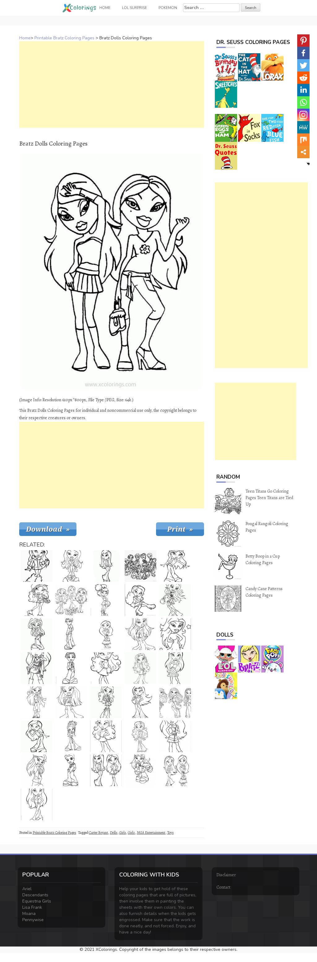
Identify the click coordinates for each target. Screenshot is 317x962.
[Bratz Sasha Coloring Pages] (175, 600)
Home (25, 38)
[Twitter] (303, 65)
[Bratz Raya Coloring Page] (106, 736)
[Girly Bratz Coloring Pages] (175, 668)
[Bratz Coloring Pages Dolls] (141, 702)
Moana (29, 913)
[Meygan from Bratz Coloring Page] (141, 634)
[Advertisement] (111, 84)
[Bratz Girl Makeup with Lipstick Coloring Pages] (37, 736)
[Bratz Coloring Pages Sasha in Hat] (175, 566)
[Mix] (303, 139)
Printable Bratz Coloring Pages (64, 38)
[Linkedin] (303, 90)
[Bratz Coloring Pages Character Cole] (37, 600)
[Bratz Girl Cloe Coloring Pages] (175, 736)
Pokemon (167, 7)
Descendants (35, 895)
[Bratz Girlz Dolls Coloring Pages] (71, 566)
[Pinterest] (303, 40)
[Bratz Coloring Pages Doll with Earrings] (37, 702)
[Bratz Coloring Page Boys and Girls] (141, 566)
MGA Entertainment (151, 832)
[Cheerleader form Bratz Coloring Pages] (106, 600)
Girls (122, 832)
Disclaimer (226, 875)
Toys (170, 832)
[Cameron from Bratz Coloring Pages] (71, 668)
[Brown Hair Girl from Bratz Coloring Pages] (106, 702)
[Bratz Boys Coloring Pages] (71, 634)
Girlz (131, 832)
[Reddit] (303, 78)
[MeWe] (303, 127)
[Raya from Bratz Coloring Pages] (106, 668)
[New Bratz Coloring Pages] (175, 702)
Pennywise (33, 920)
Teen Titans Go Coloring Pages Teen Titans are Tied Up (269, 497)
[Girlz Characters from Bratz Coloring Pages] (71, 600)
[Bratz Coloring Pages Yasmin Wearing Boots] (141, 600)
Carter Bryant (98, 832)
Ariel (27, 889)
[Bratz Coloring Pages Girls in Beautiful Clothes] (175, 770)
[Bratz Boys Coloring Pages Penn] (71, 770)
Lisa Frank (32, 907)
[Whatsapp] (303, 102)
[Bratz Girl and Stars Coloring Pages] (175, 634)
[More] (303, 152)
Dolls (113, 832)
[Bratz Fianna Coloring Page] (71, 702)
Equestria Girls (36, 901)
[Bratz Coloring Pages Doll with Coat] (37, 566)
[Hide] (308, 163)
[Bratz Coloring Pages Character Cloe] (141, 668)
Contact (223, 887)
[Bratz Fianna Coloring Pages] (37, 668)
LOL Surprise (134, 7)
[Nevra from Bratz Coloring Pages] (106, 566)
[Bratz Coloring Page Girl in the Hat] (37, 770)
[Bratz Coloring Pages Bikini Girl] (37, 804)
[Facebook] (303, 53)
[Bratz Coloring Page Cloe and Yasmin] (106, 770)
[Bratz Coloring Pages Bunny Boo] (71, 736)
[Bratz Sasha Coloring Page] (141, 770)
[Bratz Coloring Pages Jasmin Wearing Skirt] (106, 634)
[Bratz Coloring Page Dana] (37, 634)
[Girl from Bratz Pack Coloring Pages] (141, 736)
